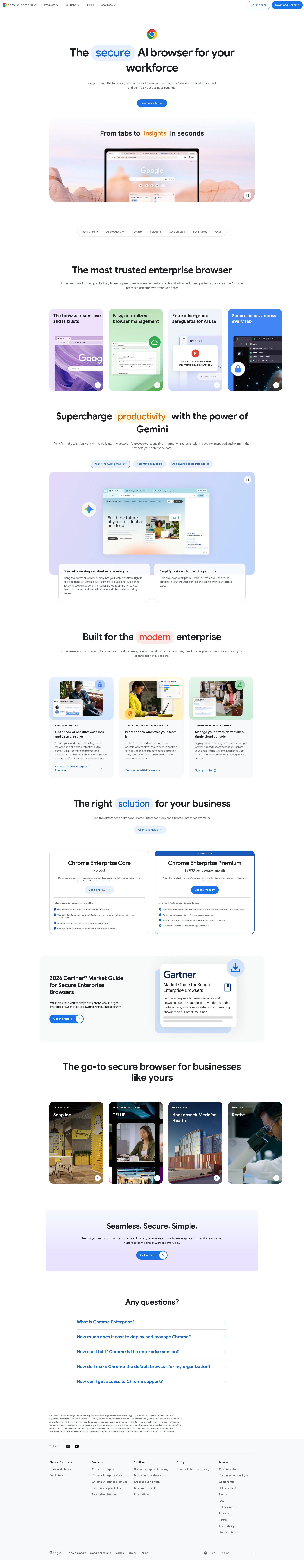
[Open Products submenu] (57, 5)
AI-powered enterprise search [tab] (191, 464)
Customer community (233, 1476)
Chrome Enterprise (103, 1469)
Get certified (233, 1533)
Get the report (62, 1019)
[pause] (247, 195)
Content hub (226, 1482)
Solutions (155, 231)
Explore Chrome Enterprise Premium (71, 768)
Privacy (132, 1553)
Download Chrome (287, 5)
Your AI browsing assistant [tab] (111, 464)
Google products (100, 1553)
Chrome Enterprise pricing (193, 1469)
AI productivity (115, 231)
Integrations (141, 1494)
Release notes (227, 1507)
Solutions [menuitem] (70, 5)
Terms (223, 1520)
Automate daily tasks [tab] (149, 464)
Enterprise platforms (104, 1494)
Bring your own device (147, 1475)
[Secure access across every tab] (276, 385)
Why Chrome (91, 231)
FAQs (218, 231)
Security (137, 231)
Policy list (224, 1513)
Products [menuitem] (49, 5)
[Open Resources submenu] (115, 5)
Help (212, 1553)
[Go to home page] (55, 1553)
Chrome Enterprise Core (107, 1475)
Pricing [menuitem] (90, 5)
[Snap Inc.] (98, 1178)
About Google (77, 1553)
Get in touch (258, 5)
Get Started (199, 231)
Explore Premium (205, 889)
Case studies (177, 231)
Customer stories (229, 1469)
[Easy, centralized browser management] (157, 385)
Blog (233, 1495)
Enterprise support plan (106, 1488)
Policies (119, 1553)
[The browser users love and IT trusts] (98, 385)
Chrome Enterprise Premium (109, 1482)
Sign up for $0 (207, 771)
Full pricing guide (147, 829)
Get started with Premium (141, 770)
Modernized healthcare (148, 1488)
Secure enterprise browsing (151, 1469)
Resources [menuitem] (106, 5)
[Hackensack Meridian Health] (217, 1178)
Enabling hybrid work (147, 1482)
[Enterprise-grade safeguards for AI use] (217, 385)
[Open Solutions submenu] (78, 5)
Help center (233, 1488)
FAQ (221, 1501)
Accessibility (226, 1526)
